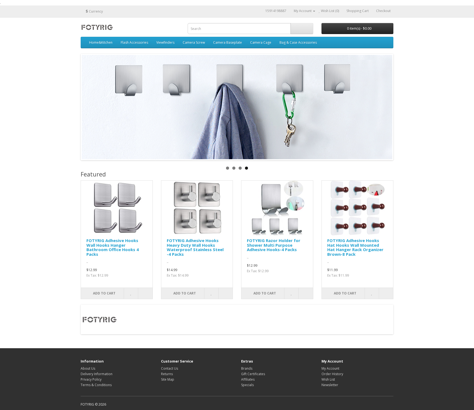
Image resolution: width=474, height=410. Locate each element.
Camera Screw (194, 42)
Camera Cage (260, 42)
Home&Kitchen (100, 42)
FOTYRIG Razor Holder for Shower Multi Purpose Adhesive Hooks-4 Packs (273, 245)
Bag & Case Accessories (298, 42)
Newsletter (329, 385)
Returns (167, 374)
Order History (332, 374)
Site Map (167, 379)
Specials (247, 385)
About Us (88, 368)
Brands (246, 368)
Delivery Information (96, 374)
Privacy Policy (91, 379)
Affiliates (248, 379)
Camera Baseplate (227, 42)
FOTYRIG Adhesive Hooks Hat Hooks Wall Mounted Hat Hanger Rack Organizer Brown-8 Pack (355, 247)
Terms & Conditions (96, 385)
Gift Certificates (253, 374)
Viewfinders (165, 42)
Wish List (328, 379)
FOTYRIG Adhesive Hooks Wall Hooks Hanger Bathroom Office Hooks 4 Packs (112, 247)
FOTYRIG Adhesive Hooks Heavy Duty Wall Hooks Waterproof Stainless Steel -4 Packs (195, 247)
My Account (330, 368)
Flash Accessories (134, 42)
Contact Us (169, 368)
